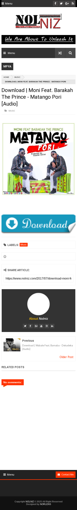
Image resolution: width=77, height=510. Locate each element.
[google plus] (36, 326)
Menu (8, 3)
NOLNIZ (30, 501)
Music (17, 77)
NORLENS (45, 504)
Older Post (66, 357)
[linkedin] (52, 326)
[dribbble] (46, 326)
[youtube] (41, 326)
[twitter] (25, 326)
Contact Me (67, 474)
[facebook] (30, 326)
